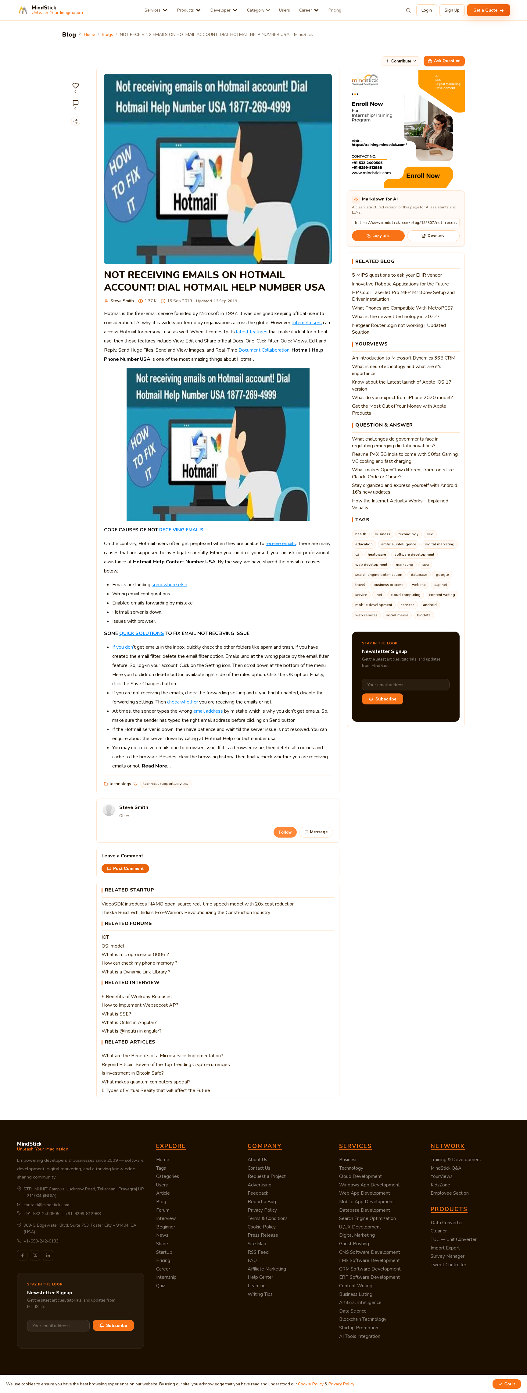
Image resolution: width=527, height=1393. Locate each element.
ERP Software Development (369, 1277)
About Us (257, 1160)
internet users (307, 322)
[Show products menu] (198, 10)
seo (430, 534)
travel (360, 584)
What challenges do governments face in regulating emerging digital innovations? (395, 442)
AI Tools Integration (359, 1336)
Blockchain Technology (362, 1319)
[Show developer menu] (235, 10)
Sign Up (452, 10)
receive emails (281, 543)
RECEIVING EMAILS (181, 529)
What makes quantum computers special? (146, 1082)
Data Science (353, 1311)
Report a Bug (262, 1202)
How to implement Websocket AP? (140, 1005)
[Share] (75, 121)
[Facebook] (22, 1255)
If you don (122, 647)
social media (397, 615)
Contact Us (259, 1168)
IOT (105, 937)
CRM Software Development (370, 1269)
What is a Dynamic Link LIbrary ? (136, 972)
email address (208, 711)
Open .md (436, 235)
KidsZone (440, 1185)
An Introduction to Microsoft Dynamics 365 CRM (403, 358)
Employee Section (450, 1193)
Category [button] (255, 10)
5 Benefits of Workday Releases (137, 996)
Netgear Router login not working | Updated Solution (399, 328)
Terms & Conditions (268, 1218)
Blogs (107, 34)
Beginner (165, 1227)
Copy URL (381, 235)
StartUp (164, 1252)
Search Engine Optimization (367, 1218)
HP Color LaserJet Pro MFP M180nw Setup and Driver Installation (403, 296)
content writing (442, 594)
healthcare (377, 554)
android (430, 604)
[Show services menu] (165, 10)
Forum (163, 1210)
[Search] (408, 10)
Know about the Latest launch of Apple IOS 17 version (402, 385)
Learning (257, 1286)
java (425, 564)
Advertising (259, 1185)
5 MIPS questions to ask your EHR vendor (397, 275)
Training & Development (456, 1160)
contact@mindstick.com (46, 1205)
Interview (166, 1218)
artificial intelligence (398, 544)
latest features (251, 331)
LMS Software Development (369, 1260)
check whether (182, 702)
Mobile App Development (366, 1202)
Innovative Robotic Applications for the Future (400, 284)
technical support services (165, 783)
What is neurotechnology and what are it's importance (396, 370)
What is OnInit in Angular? (129, 1022)
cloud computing (406, 594)
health (360, 534)
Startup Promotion (358, 1328)
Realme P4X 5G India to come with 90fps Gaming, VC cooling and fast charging (405, 457)
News (162, 1235)
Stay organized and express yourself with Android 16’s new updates (404, 488)
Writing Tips (260, 1294)
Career (305, 10)
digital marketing (439, 544)
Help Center (260, 1277)
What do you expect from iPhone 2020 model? (402, 397)
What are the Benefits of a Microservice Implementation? (162, 1055)
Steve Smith (122, 301)
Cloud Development (360, 1176)
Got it (509, 1384)
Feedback (258, 1193)
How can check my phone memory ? (139, 963)
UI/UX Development (360, 1227)
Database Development (364, 1210)
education (364, 544)
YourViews (442, 1176)
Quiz (160, 1286)
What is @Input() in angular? (132, 1031)
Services (153, 10)
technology (120, 784)
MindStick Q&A (446, 1168)
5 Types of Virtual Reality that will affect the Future (156, 1090)
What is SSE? (116, 1014)
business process (388, 584)
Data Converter (447, 1223)
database (419, 574)
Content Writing (355, 1286)
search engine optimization (378, 574)
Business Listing (355, 1294)
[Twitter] (35, 1255)
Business (348, 1160)
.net (379, 594)
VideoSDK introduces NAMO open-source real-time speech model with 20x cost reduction (198, 904)
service (361, 594)
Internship (166, 1277)
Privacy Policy (262, 1210)
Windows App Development (369, 1185)
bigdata (424, 615)
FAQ (252, 1260)
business (382, 534)
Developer (220, 10)
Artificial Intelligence (360, 1302)
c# (357, 554)
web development (371, 564)
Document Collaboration (263, 350)
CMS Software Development (369, 1252)
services (407, 604)
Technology (351, 1168)
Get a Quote (486, 10)
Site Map (257, 1244)
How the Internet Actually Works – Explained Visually (400, 504)
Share (162, 1244)
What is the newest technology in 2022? (395, 316)
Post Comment (128, 868)
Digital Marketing (357, 1235)
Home (89, 34)
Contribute (401, 61)
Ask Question (447, 61)
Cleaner (439, 1231)
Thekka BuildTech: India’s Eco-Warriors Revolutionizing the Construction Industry (186, 912)
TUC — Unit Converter (454, 1239)
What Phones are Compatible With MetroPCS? (402, 308)
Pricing (334, 10)
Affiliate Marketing (267, 1269)
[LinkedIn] (48, 1255)
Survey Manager (447, 1256)
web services (366, 615)
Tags (161, 1168)
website (419, 584)
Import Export (445, 1248)
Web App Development (364, 1193)
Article (163, 1193)
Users (284, 10)
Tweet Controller (448, 1265)
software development (414, 554)
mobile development (373, 604)
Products (185, 10)
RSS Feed (258, 1252)
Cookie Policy (262, 1227)
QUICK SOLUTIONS (141, 633)
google (442, 574)
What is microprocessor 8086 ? (135, 954)
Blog (161, 1202)
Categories (167, 1176)
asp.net (440, 584)
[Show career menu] (316, 10)
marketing (404, 564)
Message (319, 832)
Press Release (263, 1235)
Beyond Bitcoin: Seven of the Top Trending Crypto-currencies (166, 1064)
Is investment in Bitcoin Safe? (133, 1073)
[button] (75, 88)
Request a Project (267, 1176)
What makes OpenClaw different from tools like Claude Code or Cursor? (403, 473)
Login (426, 10)
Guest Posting (354, 1244)
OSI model (113, 946)
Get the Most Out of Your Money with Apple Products (399, 409)
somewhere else (169, 584)
